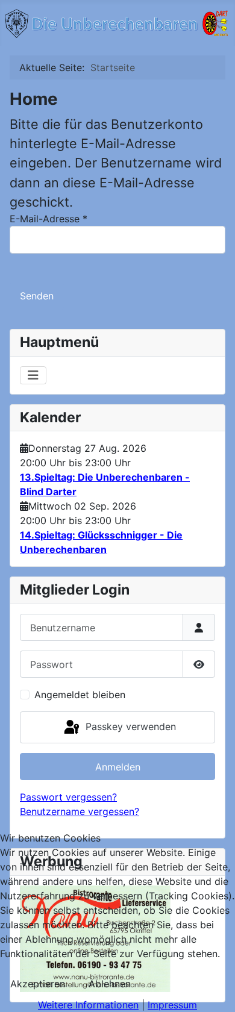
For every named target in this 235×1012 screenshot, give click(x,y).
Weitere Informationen (88, 1005)
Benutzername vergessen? (79, 811)
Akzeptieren (37, 984)
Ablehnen (110, 984)
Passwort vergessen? (68, 797)
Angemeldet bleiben (79, 695)
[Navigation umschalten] (33, 375)
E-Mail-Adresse (48, 219)
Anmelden (117, 767)
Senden (37, 296)
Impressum (172, 1005)
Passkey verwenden (129, 726)
